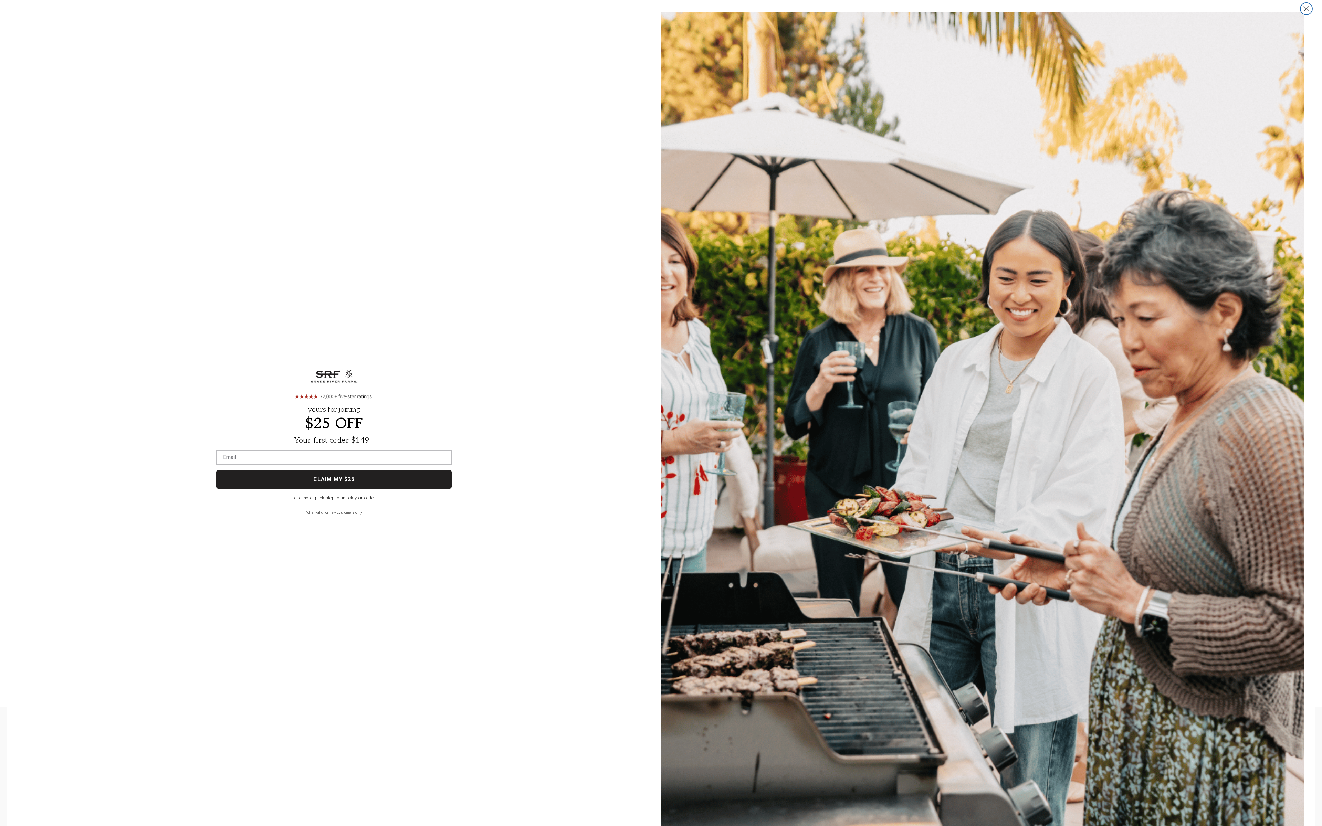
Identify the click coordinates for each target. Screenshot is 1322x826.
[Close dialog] (1306, 9)
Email (229, 457)
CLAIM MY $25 (334, 479)
